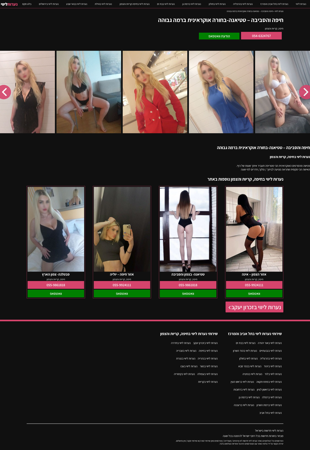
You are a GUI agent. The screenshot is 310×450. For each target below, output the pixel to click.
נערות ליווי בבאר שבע (76, 4)
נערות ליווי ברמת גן (191, 4)
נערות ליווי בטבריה (186, 350)
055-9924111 (254, 285)
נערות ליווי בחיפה (208, 350)
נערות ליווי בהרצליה (243, 4)
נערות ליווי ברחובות (243, 389)
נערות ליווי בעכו (189, 366)
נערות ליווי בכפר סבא (249, 366)
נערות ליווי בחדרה (181, 343)
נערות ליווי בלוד (273, 374)
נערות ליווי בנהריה (208, 358)
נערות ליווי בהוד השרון (245, 350)
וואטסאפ (254, 293)
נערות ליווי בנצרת (185, 358)
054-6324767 (261, 35)
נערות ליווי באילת (103, 4)
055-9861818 (188, 285)
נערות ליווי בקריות (208, 382)
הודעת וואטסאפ (219, 36)
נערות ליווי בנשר (209, 366)
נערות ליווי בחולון (217, 4)
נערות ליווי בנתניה (252, 374)
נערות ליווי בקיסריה (184, 374)
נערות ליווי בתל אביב (270, 413)
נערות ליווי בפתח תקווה (269, 382)
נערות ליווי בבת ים (166, 4)
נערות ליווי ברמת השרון (269, 405)
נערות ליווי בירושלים (49, 4)
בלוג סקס (26, 4)
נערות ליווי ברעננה (244, 405)
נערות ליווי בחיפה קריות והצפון (135, 4)
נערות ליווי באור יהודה (270, 343)
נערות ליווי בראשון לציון (269, 389)
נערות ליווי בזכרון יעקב (256, 307)
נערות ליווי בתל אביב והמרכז (274, 4)
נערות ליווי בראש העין (242, 382)
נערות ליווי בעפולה (207, 374)
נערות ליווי (301, 4)
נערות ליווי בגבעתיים (270, 350)
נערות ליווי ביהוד (273, 366)
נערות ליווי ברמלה (272, 397)
